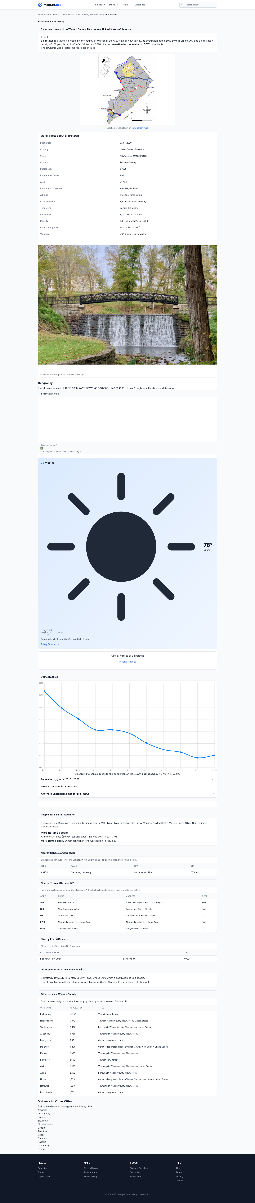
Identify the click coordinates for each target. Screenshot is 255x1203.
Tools (125, 4)
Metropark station (66, 915)
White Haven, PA (66, 902)
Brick (41, 1134)
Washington (46, 1027)
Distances (140, 4)
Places (98, 4)
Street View (135, 1176)
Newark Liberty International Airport (75, 922)
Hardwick (153, 388)
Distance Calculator (139, 1168)
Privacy (179, 1176)
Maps (112, 4)
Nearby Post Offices (53, 939)
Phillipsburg (46, 1014)
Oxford (43, 1066)
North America (52, 14)
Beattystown (46, 1040)
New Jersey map (140, 128)
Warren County (97, 14)
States (41, 1172)
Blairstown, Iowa (50, 977)
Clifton (41, 1127)
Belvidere (45, 1059)
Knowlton (169, 388)
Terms (179, 1172)
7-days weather (139, 234)
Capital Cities (44, 1176)
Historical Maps (91, 1176)
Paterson (43, 1117)
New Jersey (82, 14)
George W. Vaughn (141, 823)
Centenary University (81, 872)
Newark (42, 1109)
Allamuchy (45, 1033)
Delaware (45, 1046)
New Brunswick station (69, 909)
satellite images (74, 451)
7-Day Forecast (49, 644)
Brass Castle (46, 1092)
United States (67, 14)
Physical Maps (91, 1168)
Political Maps (90, 1172)
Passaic (42, 1141)
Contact (179, 1180)
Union (41, 1149)
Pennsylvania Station (68, 928)
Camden (42, 1138)
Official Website (127, 661)
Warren (101, 40)
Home (41, 14)
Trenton (42, 1131)
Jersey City (44, 1113)
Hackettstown (47, 1020)
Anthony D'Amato (51, 836)
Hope (43, 1079)
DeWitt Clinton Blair (108, 823)
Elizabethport (45, 1124)
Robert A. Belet (49, 826)
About (179, 1168)
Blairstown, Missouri (52, 982)
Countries (42, 1168)
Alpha (43, 1073)
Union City (43, 1145)
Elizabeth (43, 1120)
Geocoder (135, 1172)
